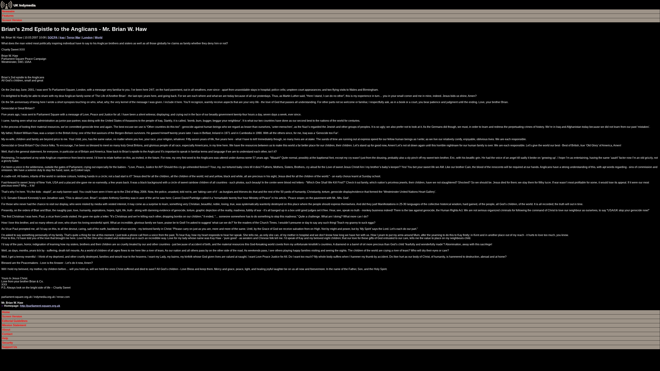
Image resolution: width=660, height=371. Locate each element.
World (98, 37)
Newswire (8, 11)
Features (8, 15)
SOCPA (53, 37)
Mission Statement (14, 325)
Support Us (9, 347)
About (6, 329)
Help (5, 338)
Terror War (73, 37)
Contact (7, 334)
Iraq (62, 37)
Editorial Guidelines (15, 320)
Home (6, 312)
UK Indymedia (24, 5)
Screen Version (12, 20)
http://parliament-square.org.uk (40, 305)
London (87, 37)
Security (7, 342)
